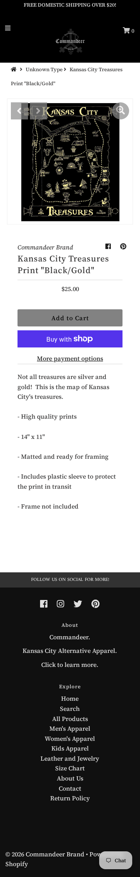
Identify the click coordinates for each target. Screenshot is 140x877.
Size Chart (70, 768)
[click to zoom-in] (120, 110)
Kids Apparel (70, 748)
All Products (70, 718)
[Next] (38, 110)
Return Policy (70, 798)
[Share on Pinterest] (123, 246)
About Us (70, 778)
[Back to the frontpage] (15, 69)
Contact (70, 788)
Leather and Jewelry (69, 758)
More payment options (70, 358)
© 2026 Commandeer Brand (44, 854)
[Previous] (19, 110)
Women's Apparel (70, 738)
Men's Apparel (69, 728)
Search (70, 708)
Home (70, 698)
